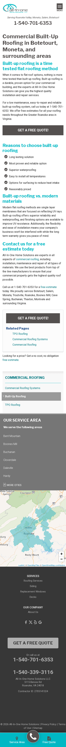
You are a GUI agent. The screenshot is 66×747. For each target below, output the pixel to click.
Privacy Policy (48, 724)
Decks (33, 597)
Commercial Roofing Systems (30, 339)
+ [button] (61, 554)
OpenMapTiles (33, 565)
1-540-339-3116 (33, 672)
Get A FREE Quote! (33, 130)
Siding (33, 586)
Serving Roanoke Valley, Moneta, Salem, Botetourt (33, 17)
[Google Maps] (40, 622)
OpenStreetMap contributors (53, 565)
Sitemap (37, 728)
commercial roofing (27, 259)
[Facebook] (26, 622)
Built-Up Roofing (15, 396)
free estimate (49, 287)
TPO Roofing (20, 333)
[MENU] (60, 6)
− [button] (61, 559)
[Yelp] (35, 622)
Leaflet (21, 565)
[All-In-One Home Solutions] (33, 736)
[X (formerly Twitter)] (31, 622)
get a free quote (33, 643)
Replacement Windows (33, 591)
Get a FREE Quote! (33, 318)
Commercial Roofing (24, 344)
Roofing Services (33, 580)
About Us (33, 612)
